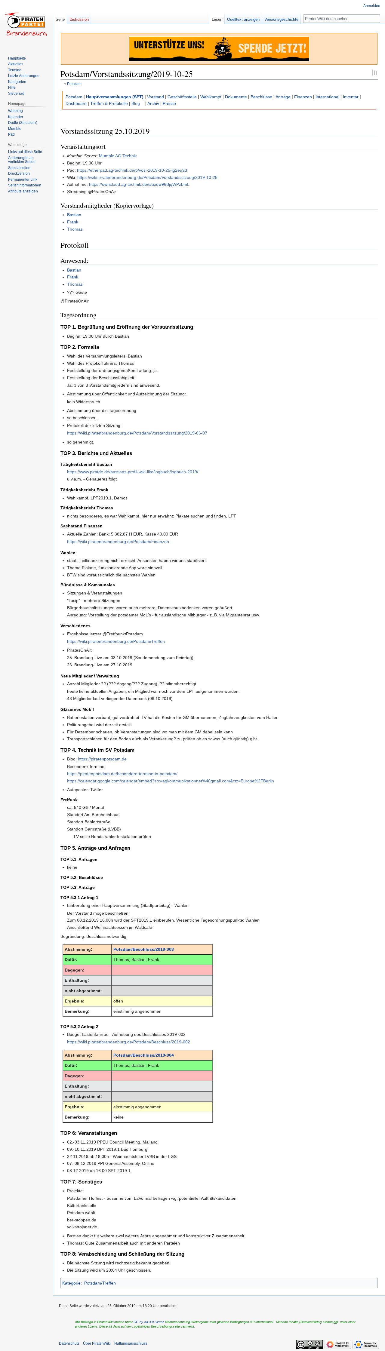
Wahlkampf (210, 96)
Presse (169, 103)
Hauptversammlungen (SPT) (114, 96)
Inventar (351, 96)
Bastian (74, 214)
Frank (72, 222)
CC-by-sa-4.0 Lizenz (149, 1322)
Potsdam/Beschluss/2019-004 (143, 1055)
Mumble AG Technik (118, 155)
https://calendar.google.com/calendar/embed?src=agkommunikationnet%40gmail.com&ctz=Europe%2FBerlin (170, 780)
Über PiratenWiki (97, 1343)
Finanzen (303, 96)
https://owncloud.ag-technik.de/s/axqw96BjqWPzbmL (139, 184)
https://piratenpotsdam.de (102, 759)
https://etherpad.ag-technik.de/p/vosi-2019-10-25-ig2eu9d (132, 170)
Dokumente (236, 96)
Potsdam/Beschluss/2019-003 (143, 949)
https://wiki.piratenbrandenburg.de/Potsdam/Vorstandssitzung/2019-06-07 (137, 433)
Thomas (75, 229)
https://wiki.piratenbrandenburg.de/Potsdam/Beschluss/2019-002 (128, 1041)
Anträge (283, 96)
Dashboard (76, 103)
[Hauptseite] (26, 24)
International (327, 96)
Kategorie (71, 1283)
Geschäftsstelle (182, 96)
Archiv (153, 103)
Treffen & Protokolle (109, 103)
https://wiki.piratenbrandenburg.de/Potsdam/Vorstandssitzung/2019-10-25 (147, 177)
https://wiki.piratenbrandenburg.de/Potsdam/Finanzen (118, 541)
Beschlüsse (261, 96)
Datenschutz (69, 1343)
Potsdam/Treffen (100, 1283)
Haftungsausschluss (130, 1343)
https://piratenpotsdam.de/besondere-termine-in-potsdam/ (122, 773)
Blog (135, 103)
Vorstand (155, 96)
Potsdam (74, 84)
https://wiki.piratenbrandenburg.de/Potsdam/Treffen (116, 641)
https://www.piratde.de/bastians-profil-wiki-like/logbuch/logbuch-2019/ (132, 471)
